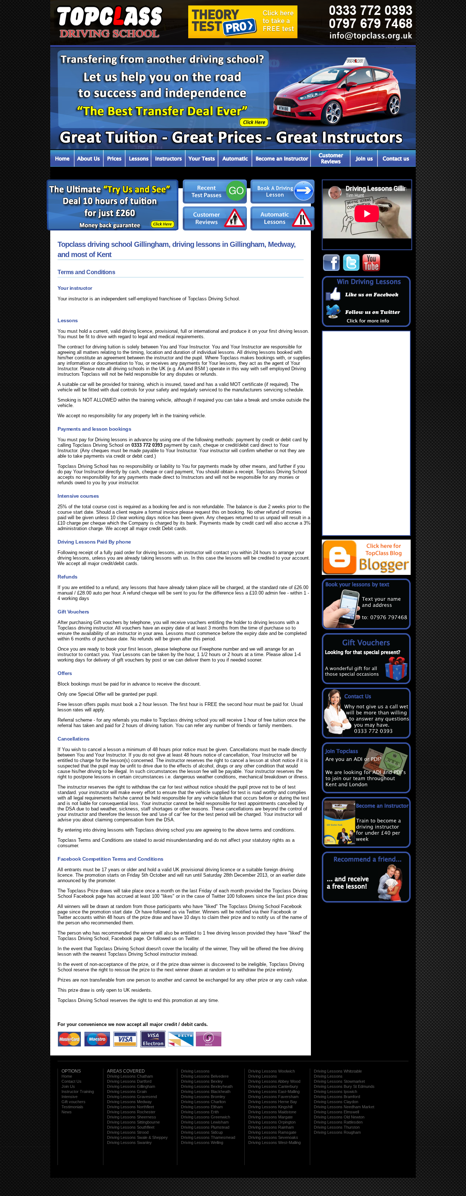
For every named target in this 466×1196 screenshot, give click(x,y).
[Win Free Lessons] (369, 325)
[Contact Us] (369, 737)
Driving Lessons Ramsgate (272, 1132)
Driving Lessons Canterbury (273, 1086)
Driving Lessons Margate (270, 1117)
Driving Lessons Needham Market (344, 1107)
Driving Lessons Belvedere (205, 1076)
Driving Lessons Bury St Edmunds (344, 1086)
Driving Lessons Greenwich (205, 1117)
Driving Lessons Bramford (337, 1096)
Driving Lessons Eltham (202, 1107)
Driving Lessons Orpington (272, 1122)
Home (67, 1076)
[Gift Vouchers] (369, 682)
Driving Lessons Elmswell (336, 1112)
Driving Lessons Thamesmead (208, 1137)
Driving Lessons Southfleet (130, 1127)
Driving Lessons (137, 158)
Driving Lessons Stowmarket (339, 1081)
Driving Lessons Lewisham (205, 1122)
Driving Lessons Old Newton (339, 1117)
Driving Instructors (167, 158)
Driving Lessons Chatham (130, 1076)
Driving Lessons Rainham (271, 1127)
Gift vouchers (74, 1102)
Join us (363, 158)
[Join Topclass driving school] (369, 792)
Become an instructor (281, 158)
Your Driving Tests (202, 158)
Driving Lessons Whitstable (338, 1071)
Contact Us (396, 158)
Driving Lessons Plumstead (205, 1127)
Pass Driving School (62, 158)
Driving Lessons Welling (202, 1142)
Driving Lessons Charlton (203, 1102)
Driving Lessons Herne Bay (272, 1102)
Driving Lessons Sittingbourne (133, 1122)
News (67, 1112)
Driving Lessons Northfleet (130, 1107)
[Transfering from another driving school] (233, 147)
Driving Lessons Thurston (337, 1127)
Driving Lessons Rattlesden (338, 1122)
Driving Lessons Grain (127, 1091)
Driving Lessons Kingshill (270, 1107)
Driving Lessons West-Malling (274, 1142)
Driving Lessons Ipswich (335, 1091)
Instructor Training (78, 1091)
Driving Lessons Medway (129, 1102)
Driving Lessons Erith (200, 1112)
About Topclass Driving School (88, 158)
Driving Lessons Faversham (273, 1096)
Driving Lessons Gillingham (131, 1086)
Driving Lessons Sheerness (131, 1117)
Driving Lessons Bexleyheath (207, 1086)
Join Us (68, 1086)
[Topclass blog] (366, 573)
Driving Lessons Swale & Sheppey (137, 1137)
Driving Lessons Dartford (129, 1081)
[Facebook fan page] (331, 270)
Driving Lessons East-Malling (274, 1091)
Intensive (70, 1096)
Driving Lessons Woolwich (271, 1071)
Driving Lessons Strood (128, 1132)
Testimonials (330, 158)
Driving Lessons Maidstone (272, 1112)
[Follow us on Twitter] (351, 270)
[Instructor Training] (369, 846)
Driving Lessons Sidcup (202, 1132)
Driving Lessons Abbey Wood (274, 1081)
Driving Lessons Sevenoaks (273, 1137)
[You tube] (371, 270)
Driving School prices (114, 158)
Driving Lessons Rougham (337, 1132)
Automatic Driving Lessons (235, 158)
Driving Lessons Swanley (129, 1142)
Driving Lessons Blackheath (205, 1091)
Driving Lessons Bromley (203, 1096)
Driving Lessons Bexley (202, 1081)
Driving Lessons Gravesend (132, 1096)
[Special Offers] (369, 901)
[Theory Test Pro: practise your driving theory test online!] (242, 36)
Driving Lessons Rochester (131, 1112)
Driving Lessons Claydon (336, 1102)
